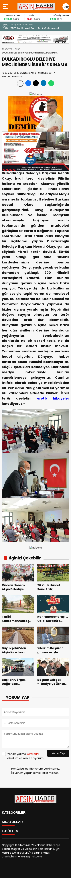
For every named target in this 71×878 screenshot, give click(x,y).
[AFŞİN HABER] (36, 6)
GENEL (18, 49)
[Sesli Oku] (20, 83)
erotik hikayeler (53, 398)
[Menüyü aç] (6, 6)
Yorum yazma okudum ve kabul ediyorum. (25, 756)
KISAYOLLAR (12, 822)
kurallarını (33, 754)
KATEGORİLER (13, 812)
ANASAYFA (7, 49)
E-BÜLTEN (10, 831)
